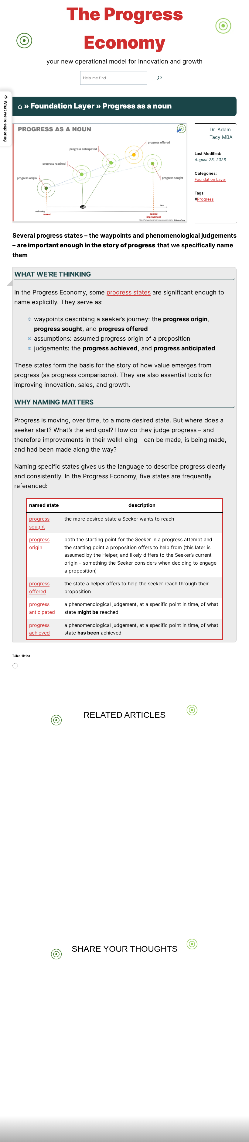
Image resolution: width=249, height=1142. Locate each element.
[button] (6, 118)
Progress (205, 199)
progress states (129, 292)
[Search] (159, 78)
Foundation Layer (62, 105)
